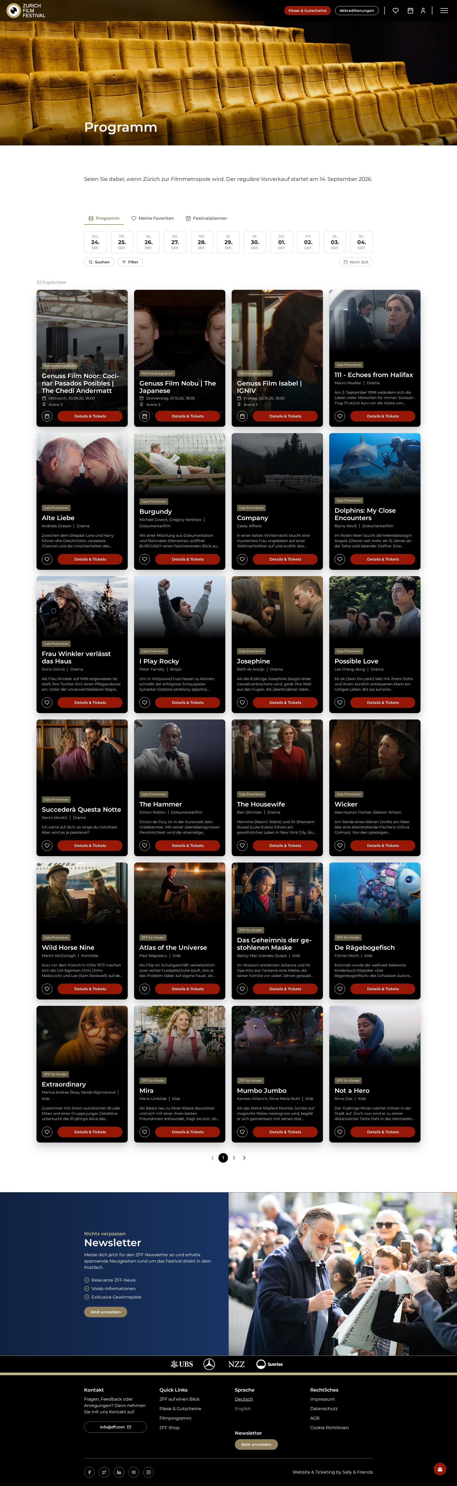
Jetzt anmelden (105, 1312)
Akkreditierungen (357, 10)
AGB (314, 1418)
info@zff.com (112, 1427)
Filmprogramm (175, 1418)
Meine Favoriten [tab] (156, 218)
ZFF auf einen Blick (179, 1399)
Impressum (322, 1399)
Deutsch (244, 1399)
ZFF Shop (169, 1427)
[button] (444, 10)
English (243, 1408)
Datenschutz (324, 1408)
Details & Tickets (90, 416)
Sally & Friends (357, 1472)
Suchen (102, 262)
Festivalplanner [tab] (210, 218)
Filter (133, 262)
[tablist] (157, 219)
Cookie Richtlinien (329, 1427)
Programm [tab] (108, 218)
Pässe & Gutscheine (308, 10)
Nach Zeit (359, 262)
